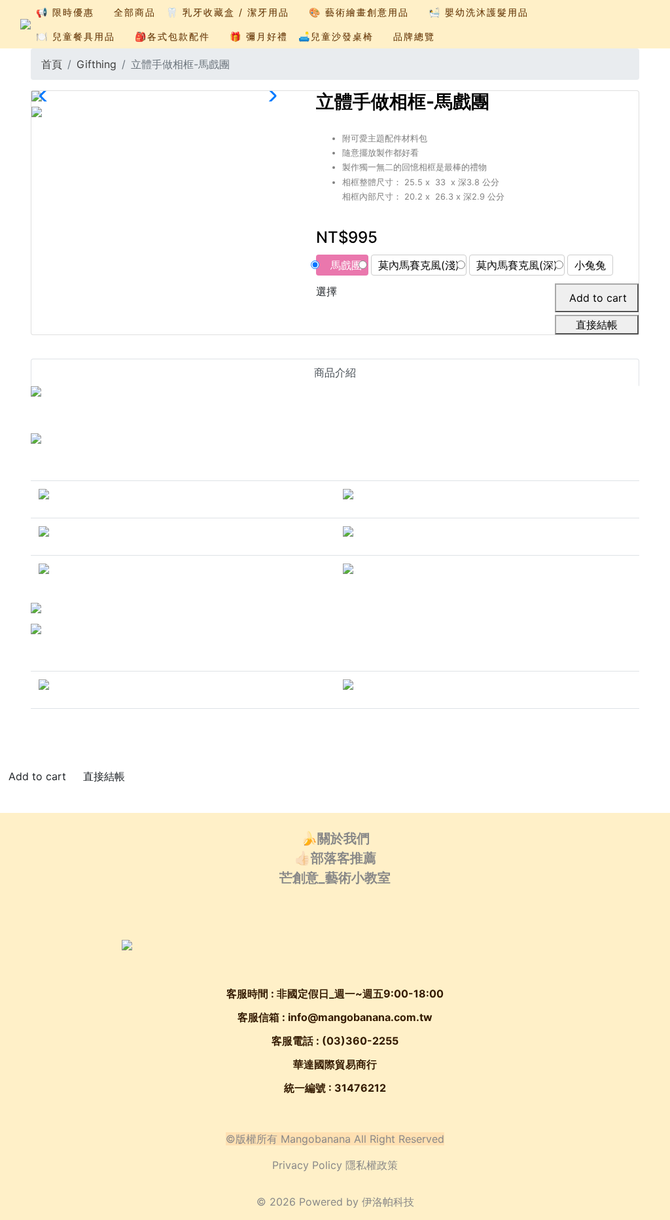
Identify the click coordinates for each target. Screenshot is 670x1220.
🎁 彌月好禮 (259, 36)
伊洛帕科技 (388, 1201)
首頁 (51, 64)
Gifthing (96, 64)
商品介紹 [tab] (335, 372)
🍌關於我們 (335, 838)
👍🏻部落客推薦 (335, 858)
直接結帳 (597, 324)
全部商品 (135, 12)
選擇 (326, 291)
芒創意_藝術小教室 (335, 878)
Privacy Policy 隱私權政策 (335, 1165)
